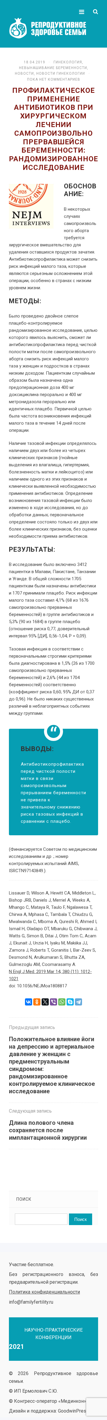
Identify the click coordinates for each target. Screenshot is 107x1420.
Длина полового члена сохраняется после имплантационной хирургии (48, 1130)
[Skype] (70, 1001)
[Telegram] (78, 1001)
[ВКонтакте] (28, 1001)
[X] (45, 1001)
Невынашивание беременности (53, 68)
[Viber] (53, 1001)
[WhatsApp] (61, 1001)
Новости (24, 73)
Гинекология (68, 62)
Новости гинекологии (60, 73)
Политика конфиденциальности (44, 1292)
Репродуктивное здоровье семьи (53, 28)
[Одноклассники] (36, 1001)
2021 (16, 1346)
